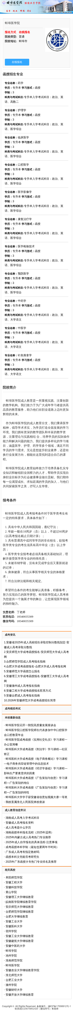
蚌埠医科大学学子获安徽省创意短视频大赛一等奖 (36, 797)
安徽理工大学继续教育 (20, 897)
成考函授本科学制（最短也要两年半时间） (32, 847)
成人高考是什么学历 (18, 827)
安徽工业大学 (14, 921)
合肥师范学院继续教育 (20, 911)
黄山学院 (11, 892)
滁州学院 (11, 984)
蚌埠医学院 (13, 965)
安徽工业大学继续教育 (20, 936)
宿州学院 (11, 931)
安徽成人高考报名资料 (20, 822)
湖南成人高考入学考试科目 (22, 817)
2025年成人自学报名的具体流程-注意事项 (31, 842)
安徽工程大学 (14, 882)
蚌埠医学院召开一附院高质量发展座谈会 (31, 725)
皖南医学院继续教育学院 (21, 901)
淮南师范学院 (14, 960)
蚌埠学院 (11, 950)
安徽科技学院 (14, 887)
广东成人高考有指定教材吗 (22, 851)
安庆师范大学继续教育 (20, 906)
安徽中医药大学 (15, 945)
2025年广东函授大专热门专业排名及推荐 (31, 861)
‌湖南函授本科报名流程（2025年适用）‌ (30, 832)
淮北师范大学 (14, 975)
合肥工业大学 (14, 980)
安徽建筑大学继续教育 (20, 940)
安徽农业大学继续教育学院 (22, 970)
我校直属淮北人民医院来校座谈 (25, 802)
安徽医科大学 (14, 926)
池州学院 (11, 955)
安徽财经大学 (14, 989)
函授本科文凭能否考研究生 (22, 856)
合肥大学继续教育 (17, 916)
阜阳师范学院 (14, 877)
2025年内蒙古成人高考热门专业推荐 (28, 837)
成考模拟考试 (13, 708)
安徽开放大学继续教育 (20, 994)
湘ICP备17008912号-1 (59, 1006)
